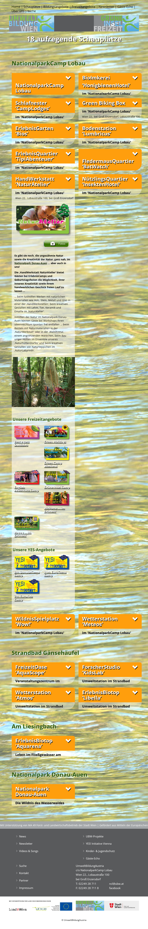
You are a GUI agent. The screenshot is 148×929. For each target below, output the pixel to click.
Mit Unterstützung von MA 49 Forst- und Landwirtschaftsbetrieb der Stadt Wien (48, 825)
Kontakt (24, 873)
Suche (31, 11)
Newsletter (106, 6)
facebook (115, 888)
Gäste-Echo (125, 6)
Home (16, 6)
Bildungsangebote (56, 6)
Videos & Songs (28, 851)
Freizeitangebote (83, 6)
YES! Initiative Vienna (99, 843)
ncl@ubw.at (116, 883)
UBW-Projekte (94, 836)
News (22, 836)
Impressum (26, 888)
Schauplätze (31, 6)
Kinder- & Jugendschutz (100, 851)
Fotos (61, 244)
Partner (23, 880)
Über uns (18, 11)
